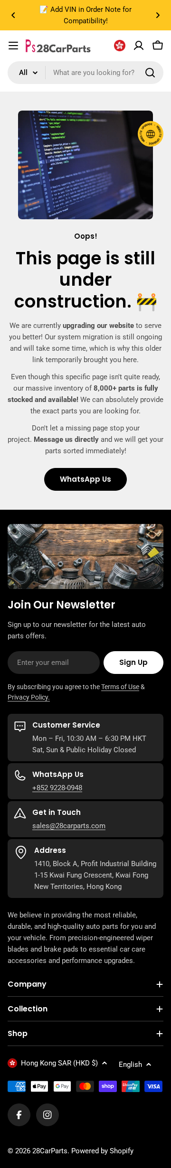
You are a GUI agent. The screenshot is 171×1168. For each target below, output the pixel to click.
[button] (13, 15)
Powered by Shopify (102, 1151)
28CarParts (49, 1151)
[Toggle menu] (13, 45)
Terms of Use (120, 687)
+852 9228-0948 (57, 788)
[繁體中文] (119, 45)
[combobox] (85, 72)
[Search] (150, 72)
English (130, 1064)
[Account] (138, 45)
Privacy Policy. (29, 697)
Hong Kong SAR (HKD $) (59, 1063)
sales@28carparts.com (68, 826)
